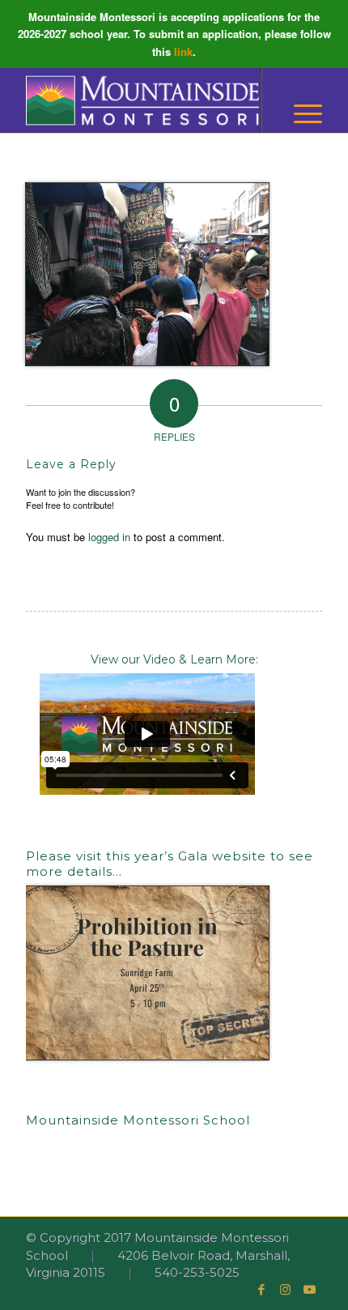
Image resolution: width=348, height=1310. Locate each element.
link (183, 51)
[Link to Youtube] (310, 1290)
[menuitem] (300, 114)
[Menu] (300, 114)
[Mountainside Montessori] (144, 100)
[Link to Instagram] (286, 1290)
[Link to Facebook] (261, 1290)
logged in (109, 536)
